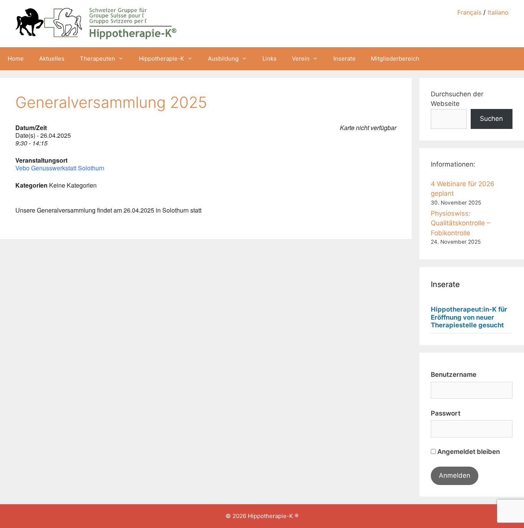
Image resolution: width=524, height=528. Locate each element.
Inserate (344, 58)
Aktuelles (51, 58)
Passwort (445, 413)
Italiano (498, 12)
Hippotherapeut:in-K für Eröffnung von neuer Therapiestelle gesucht (469, 317)
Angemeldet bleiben (468, 451)
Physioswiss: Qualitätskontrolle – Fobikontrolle (460, 223)
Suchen (491, 118)
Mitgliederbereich (395, 58)
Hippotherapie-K (161, 58)
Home (16, 58)
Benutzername (453, 374)
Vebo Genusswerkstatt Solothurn (59, 167)
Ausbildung (223, 58)
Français (469, 12)
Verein (301, 58)
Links (269, 58)
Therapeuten (97, 58)
